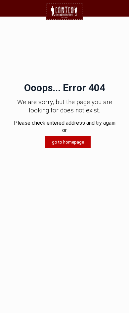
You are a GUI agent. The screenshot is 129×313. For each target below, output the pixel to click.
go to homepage (68, 142)
